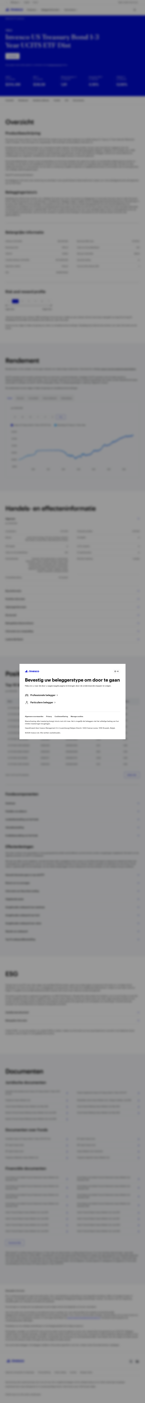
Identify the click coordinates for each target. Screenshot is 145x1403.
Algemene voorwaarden (34, 716)
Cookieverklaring (61, 716)
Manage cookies (77, 716)
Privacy (49, 716)
